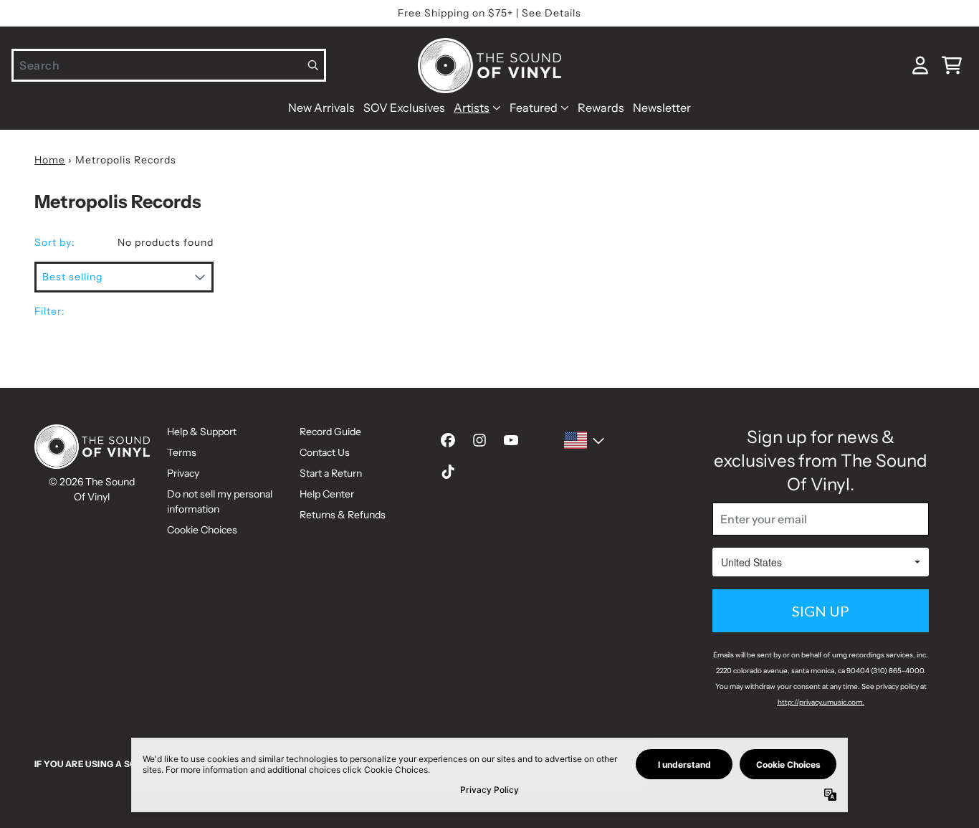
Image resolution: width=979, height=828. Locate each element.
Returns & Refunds (343, 514)
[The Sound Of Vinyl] (489, 65)
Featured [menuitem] (534, 107)
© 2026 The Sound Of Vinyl (92, 489)
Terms (181, 452)
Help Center (327, 493)
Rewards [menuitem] (601, 107)
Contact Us (325, 452)
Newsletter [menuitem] (662, 107)
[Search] (313, 65)
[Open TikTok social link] (448, 471)
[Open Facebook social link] (448, 440)
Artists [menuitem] (472, 107)
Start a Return (331, 473)
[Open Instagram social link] (479, 440)
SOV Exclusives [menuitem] (404, 107)
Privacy (183, 473)
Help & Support (202, 431)
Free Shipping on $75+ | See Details (489, 12)
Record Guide (330, 431)
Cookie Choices (202, 529)
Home (49, 159)
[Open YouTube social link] (511, 440)
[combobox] (168, 65)
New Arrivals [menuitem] (321, 107)
